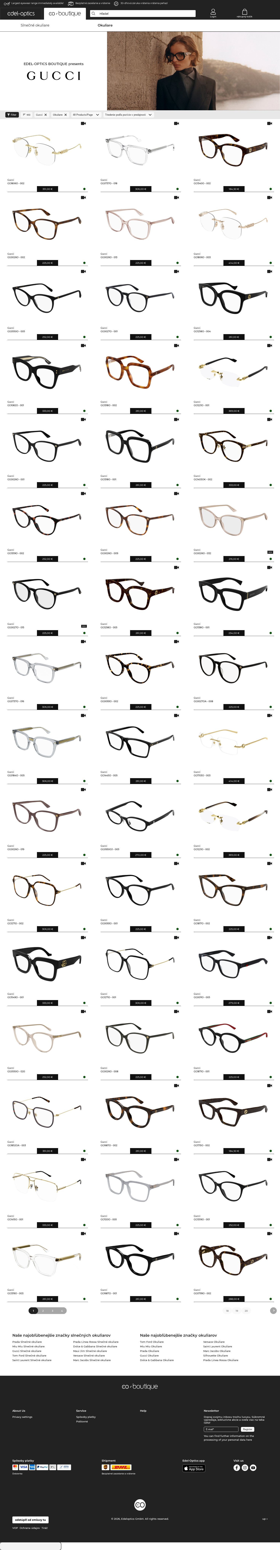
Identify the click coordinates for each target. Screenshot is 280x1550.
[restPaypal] (42, 1467)
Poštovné (82, 1421)
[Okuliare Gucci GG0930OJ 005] (140, 814)
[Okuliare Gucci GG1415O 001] (47, 1184)
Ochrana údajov (30, 1527)
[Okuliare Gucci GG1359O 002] (47, 518)
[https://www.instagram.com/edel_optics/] (245, 1468)
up (264, 1518)
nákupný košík (244, 16)
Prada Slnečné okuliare (27, 1341)
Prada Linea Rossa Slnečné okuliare (95, 1341)
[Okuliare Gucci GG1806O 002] (47, 148)
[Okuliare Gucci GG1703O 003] (233, 740)
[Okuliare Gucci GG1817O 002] (233, 888)
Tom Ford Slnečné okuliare (29, 1355)
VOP (15, 1527)
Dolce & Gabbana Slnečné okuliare (95, 1346)
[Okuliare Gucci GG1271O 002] (47, 888)
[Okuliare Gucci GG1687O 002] (140, 1110)
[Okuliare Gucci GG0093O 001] (140, 888)
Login (213, 16)
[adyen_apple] (52, 1467)
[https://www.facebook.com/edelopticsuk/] (237, 1468)
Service (81, 1410)
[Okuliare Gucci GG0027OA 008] (233, 666)
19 (237, 1310)
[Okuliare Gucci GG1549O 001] (47, 962)
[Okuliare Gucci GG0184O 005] (47, 740)
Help (143, 1410)
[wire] (64, 1467)
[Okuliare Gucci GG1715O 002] (233, 1110)
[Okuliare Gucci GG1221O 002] (233, 814)
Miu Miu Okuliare (151, 1346)
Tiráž (45, 1527)
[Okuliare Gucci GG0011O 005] (233, 962)
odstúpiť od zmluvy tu (30, 1520)
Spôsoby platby (86, 1416)
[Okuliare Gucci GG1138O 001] (233, 592)
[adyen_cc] (15, 1467)
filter (13, 114)
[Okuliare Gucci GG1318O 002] (140, 370)
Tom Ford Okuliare (152, 1341)
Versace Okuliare (214, 1341)
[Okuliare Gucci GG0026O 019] (47, 814)
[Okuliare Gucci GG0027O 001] (140, 296)
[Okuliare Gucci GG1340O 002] (233, 148)
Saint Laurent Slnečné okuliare (31, 1360)
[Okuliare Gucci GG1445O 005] (140, 740)
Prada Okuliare (149, 1350)
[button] (21, 14)
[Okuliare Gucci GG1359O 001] (233, 1184)
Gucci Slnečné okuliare (26, 1350)
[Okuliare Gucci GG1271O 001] (140, 962)
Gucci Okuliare (149, 1355)
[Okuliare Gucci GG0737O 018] (140, 148)
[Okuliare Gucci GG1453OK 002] (233, 444)
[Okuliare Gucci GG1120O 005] (140, 1184)
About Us (18, 1410)
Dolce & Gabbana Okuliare (157, 1360)
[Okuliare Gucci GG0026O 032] (233, 518)
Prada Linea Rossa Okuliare (220, 1360)
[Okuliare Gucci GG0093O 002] (140, 666)
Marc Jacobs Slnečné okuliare (92, 1360)
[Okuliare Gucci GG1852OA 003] (47, 1110)
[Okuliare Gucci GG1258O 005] (140, 592)
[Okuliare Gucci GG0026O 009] (140, 518)
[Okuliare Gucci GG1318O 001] (140, 444)
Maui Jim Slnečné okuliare (90, 1350)
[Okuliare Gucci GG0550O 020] (47, 1036)
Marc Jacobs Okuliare (216, 1350)
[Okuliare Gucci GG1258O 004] (233, 296)
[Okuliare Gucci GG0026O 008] (140, 1036)
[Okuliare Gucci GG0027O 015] (47, 592)
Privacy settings (22, 1416)
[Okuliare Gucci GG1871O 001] (233, 1036)
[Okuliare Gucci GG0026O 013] (140, 222)
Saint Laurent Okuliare (217, 1346)
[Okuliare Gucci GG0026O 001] (47, 444)
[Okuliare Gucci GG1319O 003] (47, 1258)
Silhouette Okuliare (215, 1355)
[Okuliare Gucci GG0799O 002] (233, 1258)
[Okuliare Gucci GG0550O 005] (47, 296)
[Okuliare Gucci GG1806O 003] (233, 222)
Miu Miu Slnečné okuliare (28, 1346)
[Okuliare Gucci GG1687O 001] (140, 1258)
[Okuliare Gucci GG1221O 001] (233, 370)
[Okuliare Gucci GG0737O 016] (47, 666)
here (249, 1439)
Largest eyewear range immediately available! (37, 3)
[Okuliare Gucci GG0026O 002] (47, 222)
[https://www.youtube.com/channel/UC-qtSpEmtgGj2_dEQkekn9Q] (253, 1468)
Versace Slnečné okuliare (89, 1355)
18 (227, 1310)
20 (246, 1310)
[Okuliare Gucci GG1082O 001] (47, 370)
